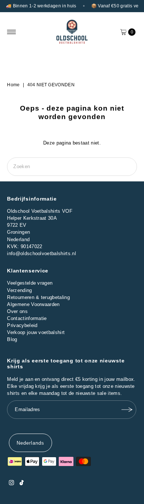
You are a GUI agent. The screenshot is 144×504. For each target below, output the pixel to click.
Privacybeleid (22, 325)
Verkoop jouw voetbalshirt (36, 332)
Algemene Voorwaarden (33, 304)
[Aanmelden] (127, 409)
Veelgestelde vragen (29, 283)
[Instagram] (11, 483)
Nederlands (30, 443)
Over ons (17, 311)
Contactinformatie (27, 318)
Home (13, 84)
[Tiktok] (22, 483)
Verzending (19, 290)
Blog (12, 339)
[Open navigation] (11, 32)
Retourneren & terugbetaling (38, 297)
